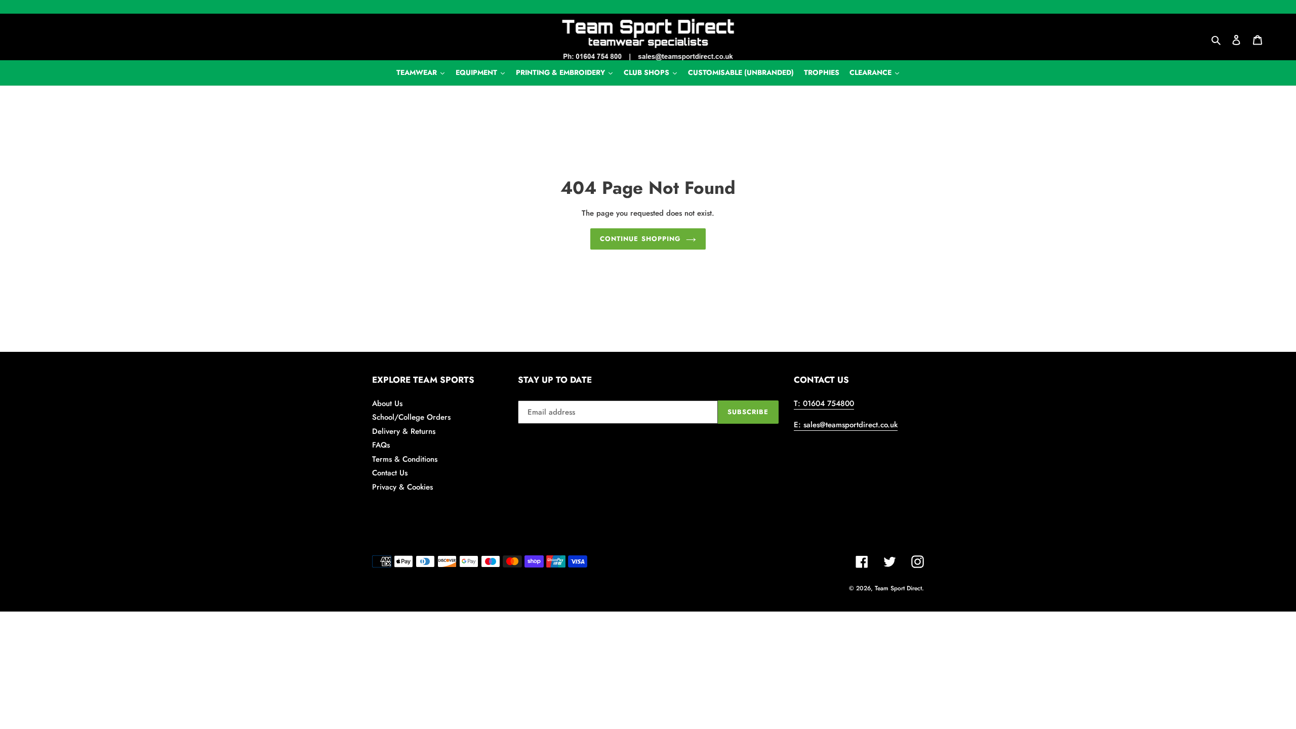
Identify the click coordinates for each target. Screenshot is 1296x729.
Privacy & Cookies (402, 487)
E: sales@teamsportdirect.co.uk (846, 424)
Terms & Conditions (404, 459)
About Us (387, 403)
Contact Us (390, 472)
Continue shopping (640, 239)
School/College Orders (411, 417)
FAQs (381, 445)
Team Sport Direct (898, 588)
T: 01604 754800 (824, 403)
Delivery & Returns (403, 431)
